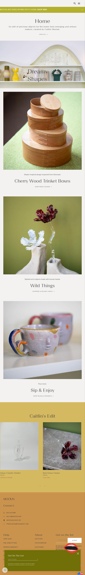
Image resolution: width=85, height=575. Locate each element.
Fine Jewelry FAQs (10, 543)
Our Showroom (40, 543)
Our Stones (39, 547)
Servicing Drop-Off (13, 520)
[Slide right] (44, 485)
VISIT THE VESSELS (69, 73)
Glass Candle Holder (10, 473)
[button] (74, 3)
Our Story (39, 539)
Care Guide (7, 539)
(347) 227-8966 (11, 513)
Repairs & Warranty (10, 547)
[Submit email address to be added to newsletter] (37, 559)
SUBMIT (74, 540)
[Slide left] (40, 485)
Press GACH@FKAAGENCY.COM (17, 524)
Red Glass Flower (51, 473)
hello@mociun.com (13, 516)
